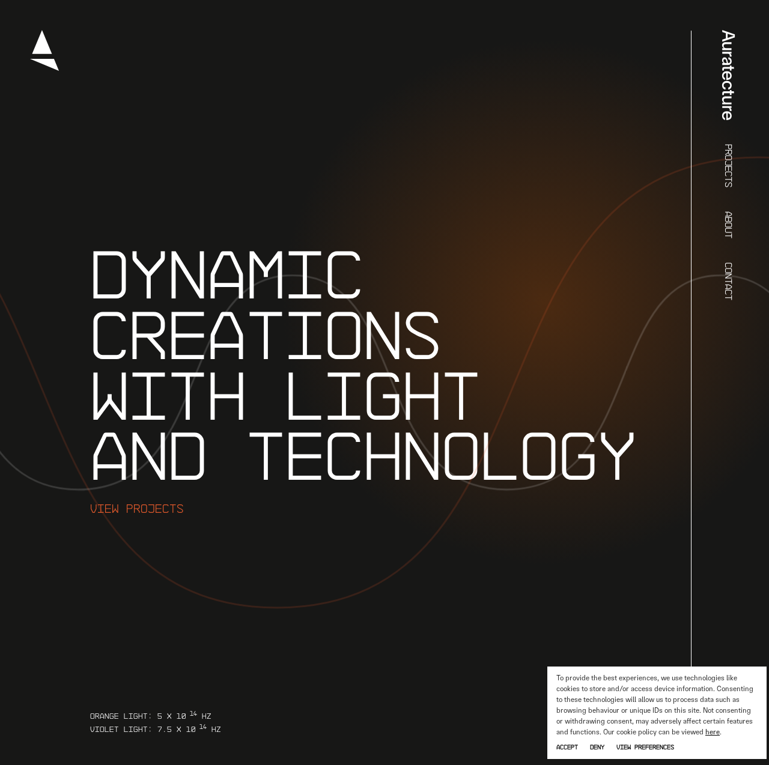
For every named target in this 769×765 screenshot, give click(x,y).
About (729, 224)
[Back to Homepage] (44, 68)
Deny (597, 746)
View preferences (645, 746)
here (712, 732)
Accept (567, 746)
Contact (729, 281)
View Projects (137, 508)
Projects (729, 165)
